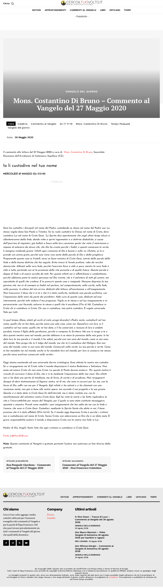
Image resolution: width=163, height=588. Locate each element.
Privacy (50, 514)
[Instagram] (13, 543)
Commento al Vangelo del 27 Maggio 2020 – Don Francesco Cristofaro (84, 466)
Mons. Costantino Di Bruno (91, 124)
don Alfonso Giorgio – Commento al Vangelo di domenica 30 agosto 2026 (94, 549)
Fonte (6, 436)
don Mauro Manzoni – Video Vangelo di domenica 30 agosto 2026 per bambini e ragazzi (92, 535)
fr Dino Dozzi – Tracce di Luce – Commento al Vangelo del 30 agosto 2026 (94, 519)
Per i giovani (81, 541)
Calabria (22, 124)
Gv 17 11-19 (66, 124)
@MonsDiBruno (19, 436)
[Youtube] (26, 543)
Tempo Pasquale (120, 124)
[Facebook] (6, 543)
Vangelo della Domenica (87, 526)
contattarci (113, 577)
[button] (9, 3)
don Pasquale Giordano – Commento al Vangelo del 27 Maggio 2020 (28, 466)
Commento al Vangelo (43, 124)
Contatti (51, 517)
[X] (19, 543)
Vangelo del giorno (18, 127)
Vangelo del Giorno (82, 91)
